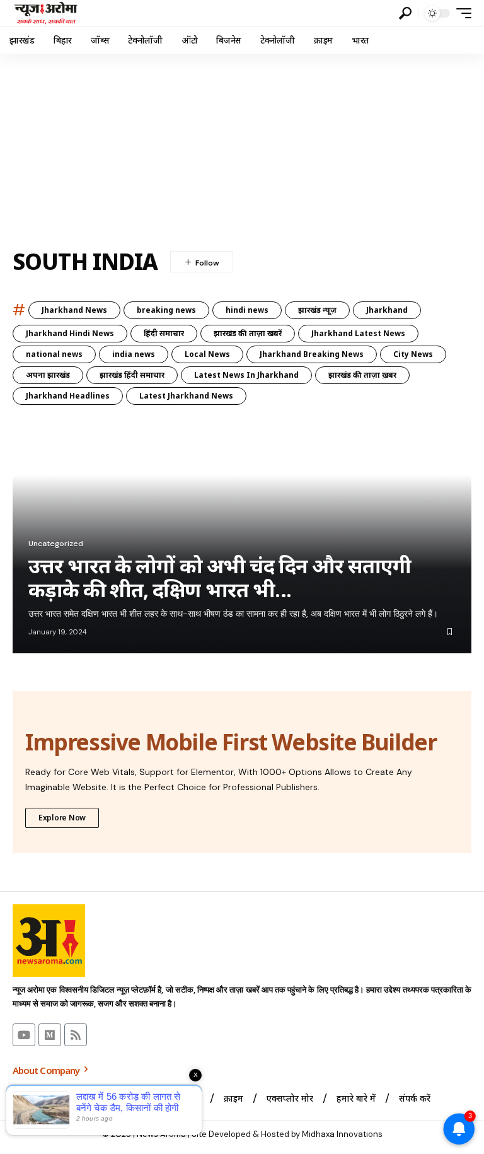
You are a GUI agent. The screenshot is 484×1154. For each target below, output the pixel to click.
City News (413, 354)
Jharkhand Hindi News (70, 333)
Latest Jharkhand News (186, 395)
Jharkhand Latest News (358, 333)
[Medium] (49, 1034)
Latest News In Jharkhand (246, 375)
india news (133, 354)
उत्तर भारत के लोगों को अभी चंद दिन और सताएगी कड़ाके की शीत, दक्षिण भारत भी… (219, 578)
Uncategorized (55, 544)
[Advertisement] (242, 148)
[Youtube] (24, 1034)
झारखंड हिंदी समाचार (132, 375)
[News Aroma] (46, 13)
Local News (207, 354)
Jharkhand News (74, 310)
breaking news (166, 310)
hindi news (247, 310)
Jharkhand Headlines (68, 395)
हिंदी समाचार (164, 333)
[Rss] (75, 1034)
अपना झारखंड (48, 375)
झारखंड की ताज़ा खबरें (248, 333)
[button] (405, 13)
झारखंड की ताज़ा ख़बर (362, 375)
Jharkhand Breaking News (312, 354)
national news (54, 354)
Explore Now (62, 817)
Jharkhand (387, 310)
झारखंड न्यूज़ (317, 310)
